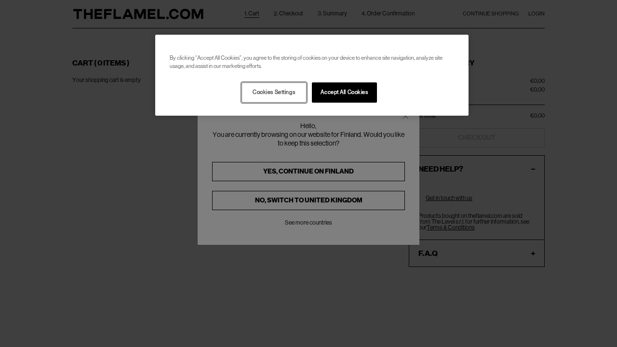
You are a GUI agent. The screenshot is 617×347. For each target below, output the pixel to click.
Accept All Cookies (344, 92)
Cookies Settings (274, 92)
